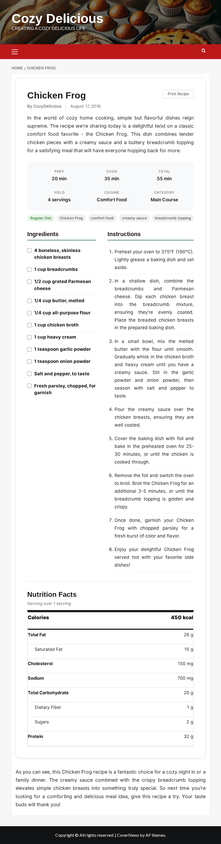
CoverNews (128, 835)
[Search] (203, 51)
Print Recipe (178, 93)
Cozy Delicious (57, 18)
